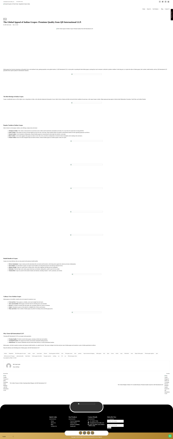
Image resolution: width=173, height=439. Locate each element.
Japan (108, 353)
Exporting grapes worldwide (54, 353)
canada (29, 353)
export (33, 353)
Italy (104, 353)
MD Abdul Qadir (16, 364)
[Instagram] (88, 433)
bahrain (5, 353)
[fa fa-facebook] (160, 1)
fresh (62, 353)
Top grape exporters (47, 356)
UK (62, 356)
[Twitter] (84, 433)
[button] (16, 367)
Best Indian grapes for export (20, 353)
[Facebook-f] (80, 433)
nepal (121, 353)
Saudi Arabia (27, 356)
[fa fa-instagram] (165, 1)
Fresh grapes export (68, 353)
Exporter (45, 353)
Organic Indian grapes (139, 353)
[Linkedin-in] (92, 433)
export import (39, 353)
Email (109, 423)
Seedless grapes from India (37, 356)
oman (132, 353)
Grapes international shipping (88, 353)
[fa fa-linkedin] (168, 1)
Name (109, 418)
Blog (5, 19)
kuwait (112, 353)
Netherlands (126, 353)
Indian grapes (98, 353)
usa (65, 356)
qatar (157, 353)
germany (79, 353)
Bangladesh (11, 353)
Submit (109, 427)
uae (58, 356)
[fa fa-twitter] (162, 1)
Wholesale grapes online (72, 356)
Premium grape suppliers (149, 353)
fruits (75, 353)
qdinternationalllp (20, 356)
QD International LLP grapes (9, 356)
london (117, 353)
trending (54, 356)
